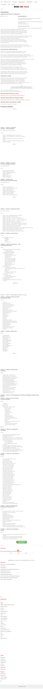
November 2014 (3, 669)
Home (1, 1)
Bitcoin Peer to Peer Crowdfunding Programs (8, 564)
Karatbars (2, 623)
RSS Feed (4, 599)
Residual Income (3, 678)
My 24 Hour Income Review (5, 629)
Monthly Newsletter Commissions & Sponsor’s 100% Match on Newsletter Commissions (15, 99)
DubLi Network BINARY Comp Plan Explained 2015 (9, 577)
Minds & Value (3, 675)
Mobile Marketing (3, 628)
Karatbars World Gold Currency (6, 572)
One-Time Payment (4, 677)
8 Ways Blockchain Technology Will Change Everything (10, 569)
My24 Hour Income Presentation (6, 631)
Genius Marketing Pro (4, 618)
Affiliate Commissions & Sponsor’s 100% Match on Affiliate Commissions (12, 95)
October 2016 (3, 659)
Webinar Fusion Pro (4, 638)
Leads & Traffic (14, 1)
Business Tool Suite (7, 1)
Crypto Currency (4, 4)
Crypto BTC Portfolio (4, 611)
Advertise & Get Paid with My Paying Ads (7, 604)
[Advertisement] (9, 588)
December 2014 (3, 667)
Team (9, 4)
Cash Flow (36, 1)
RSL (1, 633)
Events (2, 614)
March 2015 (2, 665)
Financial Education (22, 1)
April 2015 (2, 664)
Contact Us (13, 4)
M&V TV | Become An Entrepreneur (6, 579)
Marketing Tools (3, 673)
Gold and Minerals (30, 1)
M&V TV (2, 626)
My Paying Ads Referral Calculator (6, 574)
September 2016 (3, 660)
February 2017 (3, 657)
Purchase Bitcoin (3, 567)
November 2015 (3, 662)
